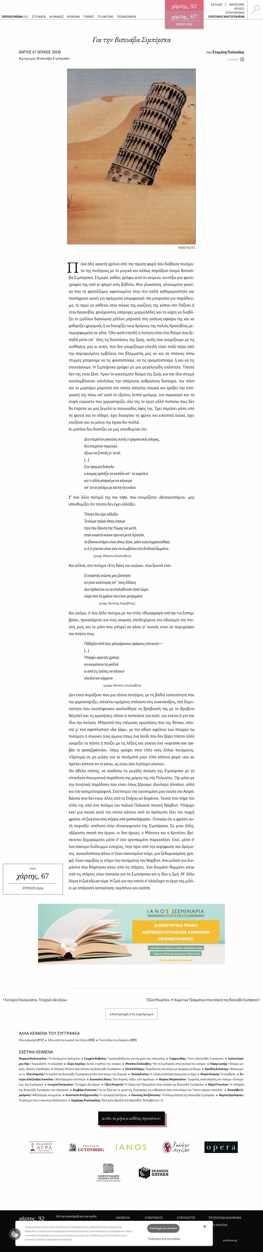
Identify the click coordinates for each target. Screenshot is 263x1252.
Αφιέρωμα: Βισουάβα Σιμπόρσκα (44, 58)
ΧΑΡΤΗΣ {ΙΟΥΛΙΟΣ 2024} (40, 52)
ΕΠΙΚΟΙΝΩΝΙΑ (234, 12)
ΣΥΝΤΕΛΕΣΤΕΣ (186, 1217)
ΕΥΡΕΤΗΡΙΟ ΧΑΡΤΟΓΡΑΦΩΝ (226, 16)
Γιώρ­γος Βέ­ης (196, 1058)
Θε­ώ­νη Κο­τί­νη (163, 1074)
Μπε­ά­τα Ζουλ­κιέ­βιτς (165, 1063)
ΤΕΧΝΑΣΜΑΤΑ (126, 16)
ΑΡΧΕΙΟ (239, 8)
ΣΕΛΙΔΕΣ (216, 4)
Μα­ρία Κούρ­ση (218, 1074)
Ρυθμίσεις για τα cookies (164, 1238)
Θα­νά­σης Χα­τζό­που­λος (173, 1095)
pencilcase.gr (230, 1240)
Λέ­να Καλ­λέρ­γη (163, 1069)
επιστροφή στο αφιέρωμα (131, 1014)
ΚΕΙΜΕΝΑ (73, 16)
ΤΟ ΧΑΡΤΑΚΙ (105, 16)
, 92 (31, 1218)
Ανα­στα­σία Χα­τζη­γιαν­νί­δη (96, 1095)
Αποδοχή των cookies (163, 1228)
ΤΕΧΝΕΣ (88, 16)
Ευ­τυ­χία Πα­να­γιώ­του (73, 1084)
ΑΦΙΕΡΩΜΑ (236, 4)
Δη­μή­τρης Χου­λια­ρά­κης (117, 1100)
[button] (15, 1234)
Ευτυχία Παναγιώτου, (35, 1000)
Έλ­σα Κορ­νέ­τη (76, 1074)
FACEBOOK (123, 1217)
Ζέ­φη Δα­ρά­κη (93, 1063)
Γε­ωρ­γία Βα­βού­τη (124, 1058)
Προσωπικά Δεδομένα (225, 1217)
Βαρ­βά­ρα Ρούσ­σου (147, 1089)
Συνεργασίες (154, 1217)
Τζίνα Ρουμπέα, (202, 1000)
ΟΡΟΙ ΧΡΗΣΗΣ (218, 1225)
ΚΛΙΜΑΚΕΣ (56, 16)
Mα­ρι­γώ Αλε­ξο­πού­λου (49, 1058)
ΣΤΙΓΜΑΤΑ (39, 16)
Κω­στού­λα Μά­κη (122, 1079)
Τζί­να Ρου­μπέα (154, 1084)
